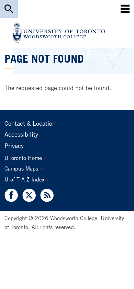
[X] (29, 195)
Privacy (14, 145)
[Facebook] (12, 195)
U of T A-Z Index (24, 179)
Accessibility (21, 134)
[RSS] (45, 195)
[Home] (59, 33)
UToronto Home (23, 157)
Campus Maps (21, 168)
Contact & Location (30, 123)
